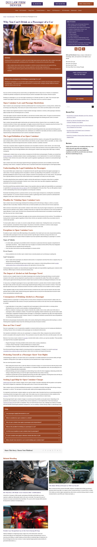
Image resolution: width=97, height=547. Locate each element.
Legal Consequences (74, 35)
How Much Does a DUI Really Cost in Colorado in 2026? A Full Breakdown (22, 492)
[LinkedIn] (50, 450)
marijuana (5, 395)
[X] (45, 450)
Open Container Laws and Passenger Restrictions (78, 24)
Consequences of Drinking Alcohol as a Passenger (79, 39)
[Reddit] (48, 450)
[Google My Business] (76, 48)
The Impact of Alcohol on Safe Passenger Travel (78, 37)
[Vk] (57, 450)
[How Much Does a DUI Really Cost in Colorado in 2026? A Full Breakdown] (25, 461)
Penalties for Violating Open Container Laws (77, 29)
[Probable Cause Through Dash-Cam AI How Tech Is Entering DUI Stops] (25, 506)
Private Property (73, 34)
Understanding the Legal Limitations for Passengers (79, 27)
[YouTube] (79, 48)
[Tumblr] (52, 450)
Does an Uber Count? (73, 41)
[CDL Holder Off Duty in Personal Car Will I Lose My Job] (71, 461)
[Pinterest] (55, 450)
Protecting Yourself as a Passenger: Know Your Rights (79, 42)
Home (4, 16)
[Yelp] (83, 48)
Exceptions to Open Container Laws (75, 30)
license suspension (7, 156)
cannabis (25, 338)
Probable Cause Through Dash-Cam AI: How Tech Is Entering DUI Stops (21, 531)
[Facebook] (43, 450)
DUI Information (11, 16)
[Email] (60, 450)
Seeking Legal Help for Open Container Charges (78, 44)
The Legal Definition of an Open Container (77, 25)
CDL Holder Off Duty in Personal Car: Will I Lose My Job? (64, 486)
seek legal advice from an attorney (19, 188)
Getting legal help (7, 382)
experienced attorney (8, 402)
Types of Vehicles (72, 32)
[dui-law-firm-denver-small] (15, 1)
